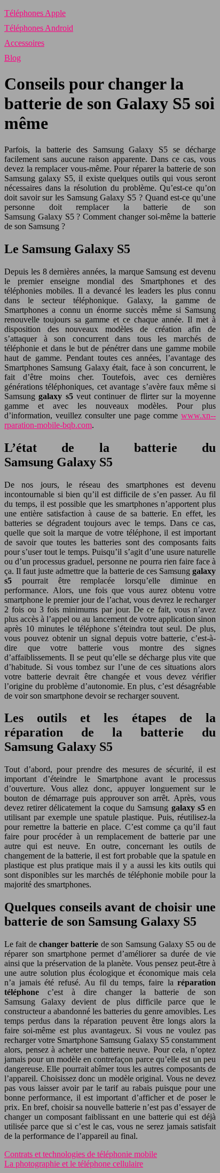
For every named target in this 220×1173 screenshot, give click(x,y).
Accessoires (24, 42)
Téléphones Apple (35, 13)
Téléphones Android (38, 28)
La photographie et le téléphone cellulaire (73, 1163)
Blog (12, 57)
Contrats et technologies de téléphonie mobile (80, 1154)
